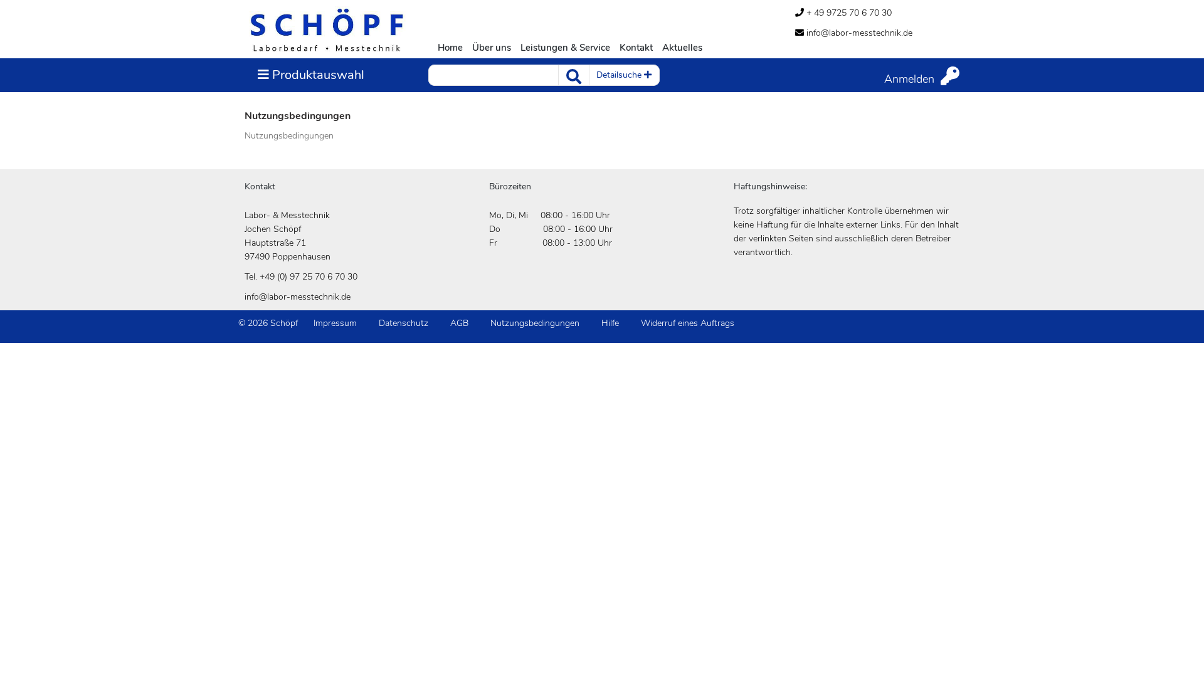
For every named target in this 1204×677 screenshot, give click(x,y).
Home (450, 47)
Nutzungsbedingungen (534, 323)
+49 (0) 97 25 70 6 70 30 (308, 277)
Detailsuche (620, 75)
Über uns (491, 47)
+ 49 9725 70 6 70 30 (848, 13)
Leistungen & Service (565, 47)
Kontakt (636, 47)
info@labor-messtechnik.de (858, 33)
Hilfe (610, 323)
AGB (459, 323)
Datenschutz (403, 323)
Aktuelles (682, 47)
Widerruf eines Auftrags (687, 323)
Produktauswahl (310, 74)
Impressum (335, 323)
